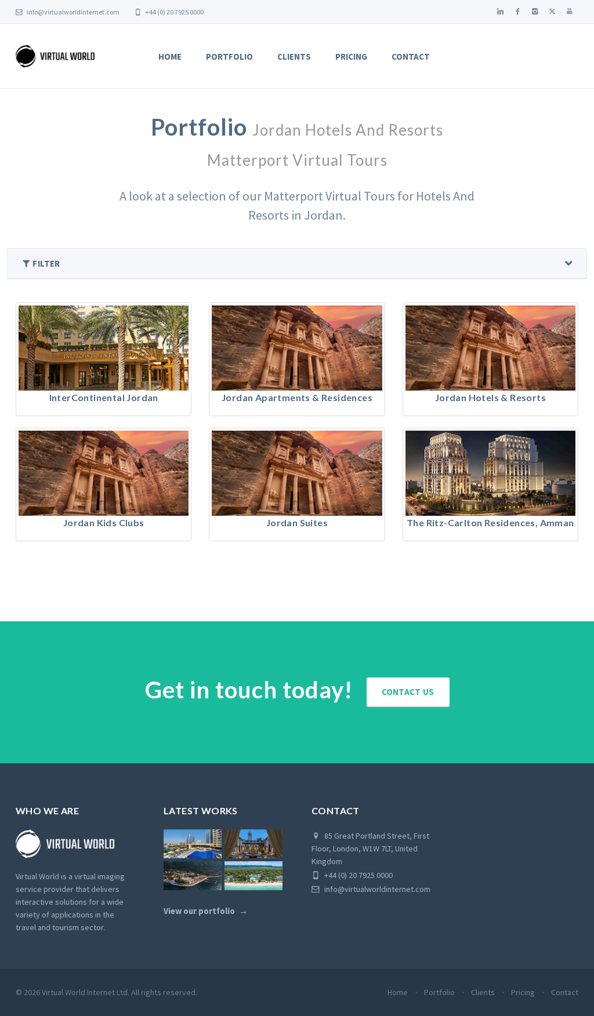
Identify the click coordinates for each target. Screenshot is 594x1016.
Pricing (351, 56)
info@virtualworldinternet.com (73, 12)
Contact (411, 56)
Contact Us (408, 691)
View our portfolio (199, 911)
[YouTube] (569, 11)
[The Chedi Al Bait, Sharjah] (253, 843)
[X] (552, 11)
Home (170, 56)
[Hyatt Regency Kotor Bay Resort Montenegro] (193, 875)
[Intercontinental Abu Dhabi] (193, 843)
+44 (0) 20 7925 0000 (174, 12)
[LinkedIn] (500, 11)
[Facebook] (517, 11)
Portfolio (229, 56)
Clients (294, 56)
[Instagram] (535, 11)
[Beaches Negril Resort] (253, 875)
